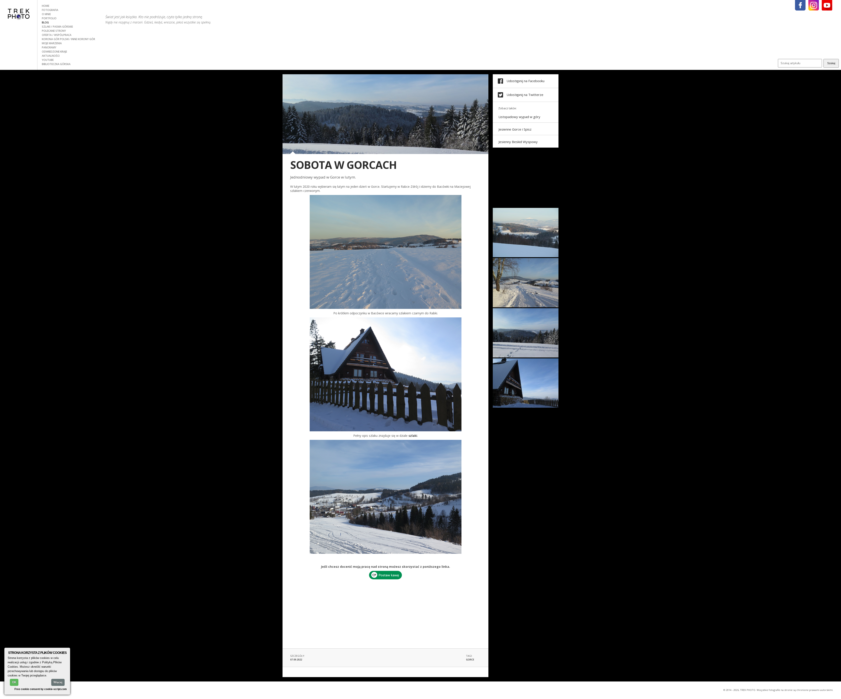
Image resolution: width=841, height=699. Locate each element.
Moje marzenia (52, 43)
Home (45, 6)
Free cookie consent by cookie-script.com (40, 689)
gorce (470, 659)
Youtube (48, 60)
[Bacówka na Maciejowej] (525, 407)
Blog (45, 22)
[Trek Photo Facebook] (800, 5)
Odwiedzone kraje (54, 51)
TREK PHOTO (19, 14)
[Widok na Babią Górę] (525, 256)
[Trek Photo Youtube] (827, 5)
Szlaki (46, 26)
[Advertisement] (385, 612)
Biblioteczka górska (56, 64)
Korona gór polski (55, 39)
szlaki (412, 436)
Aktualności (51, 56)
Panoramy (49, 47)
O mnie (46, 14)
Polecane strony (54, 31)
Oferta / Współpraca (56, 35)
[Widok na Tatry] (525, 356)
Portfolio (49, 18)
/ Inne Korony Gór (82, 39)
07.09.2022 (296, 659)
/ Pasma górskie (62, 26)
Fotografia (50, 10)
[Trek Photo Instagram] (813, 5)
